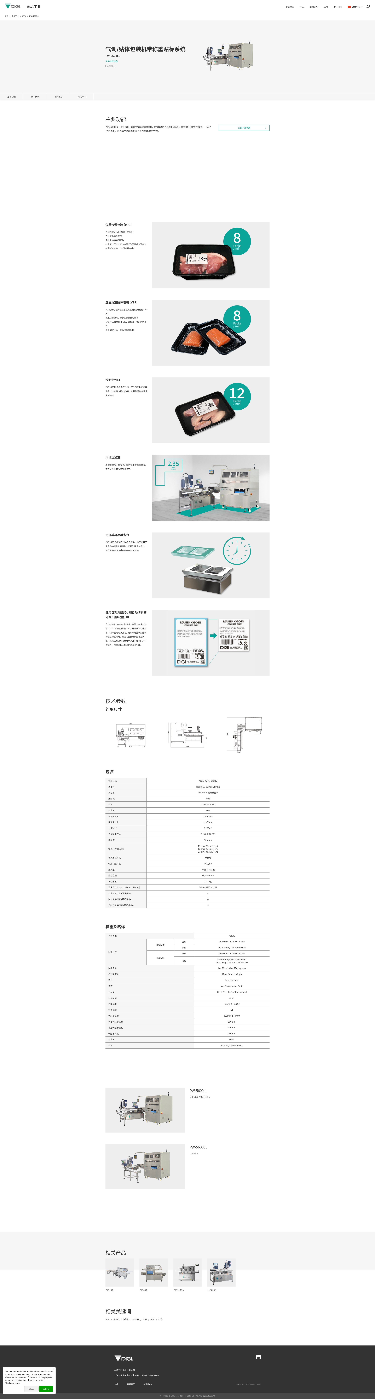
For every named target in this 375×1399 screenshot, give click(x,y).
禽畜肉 (116, 1319)
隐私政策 (239, 1384)
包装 (107, 1319)
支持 (116, 1384)
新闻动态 (148, 1384)
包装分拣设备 (111, 61)
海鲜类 (126, 1319)
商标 (259, 1384)
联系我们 (131, 1384)
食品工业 (110, 66)
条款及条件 (250, 1384)
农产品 (136, 1319)
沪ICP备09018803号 (207, 1395)
